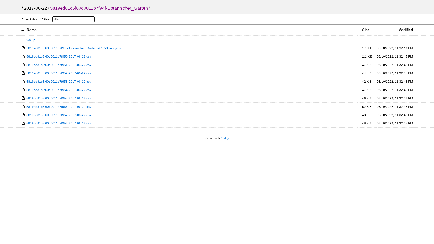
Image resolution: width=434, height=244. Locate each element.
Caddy (225, 138)
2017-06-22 (35, 8)
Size (365, 30)
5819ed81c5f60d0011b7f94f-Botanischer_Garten (99, 8)
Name (32, 30)
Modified (405, 30)
